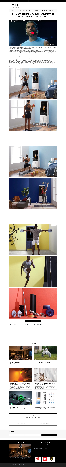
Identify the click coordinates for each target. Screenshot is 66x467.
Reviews (45, 10)
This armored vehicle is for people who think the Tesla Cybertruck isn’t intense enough (21, 422)
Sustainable (37, 10)
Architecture (31, 10)
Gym (35, 417)
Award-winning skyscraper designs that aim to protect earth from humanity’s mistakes (45, 422)
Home (39, 417)
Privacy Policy (45, 448)
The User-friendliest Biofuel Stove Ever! (42, 406)
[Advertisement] (40, 6)
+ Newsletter (51, 10)
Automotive (25, 10)
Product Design (15, 10)
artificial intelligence (29, 417)
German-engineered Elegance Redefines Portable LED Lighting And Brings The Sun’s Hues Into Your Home (20, 384)
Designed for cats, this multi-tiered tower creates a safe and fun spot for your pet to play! (45, 384)
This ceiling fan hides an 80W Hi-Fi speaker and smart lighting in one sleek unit (20, 458)
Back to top (12, 465)
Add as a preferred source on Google (33, 320)
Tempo (14, 66)
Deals (42, 10)
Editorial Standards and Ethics (38, 448)
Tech (20, 10)
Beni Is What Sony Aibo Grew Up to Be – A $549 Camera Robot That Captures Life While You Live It (45, 361)
